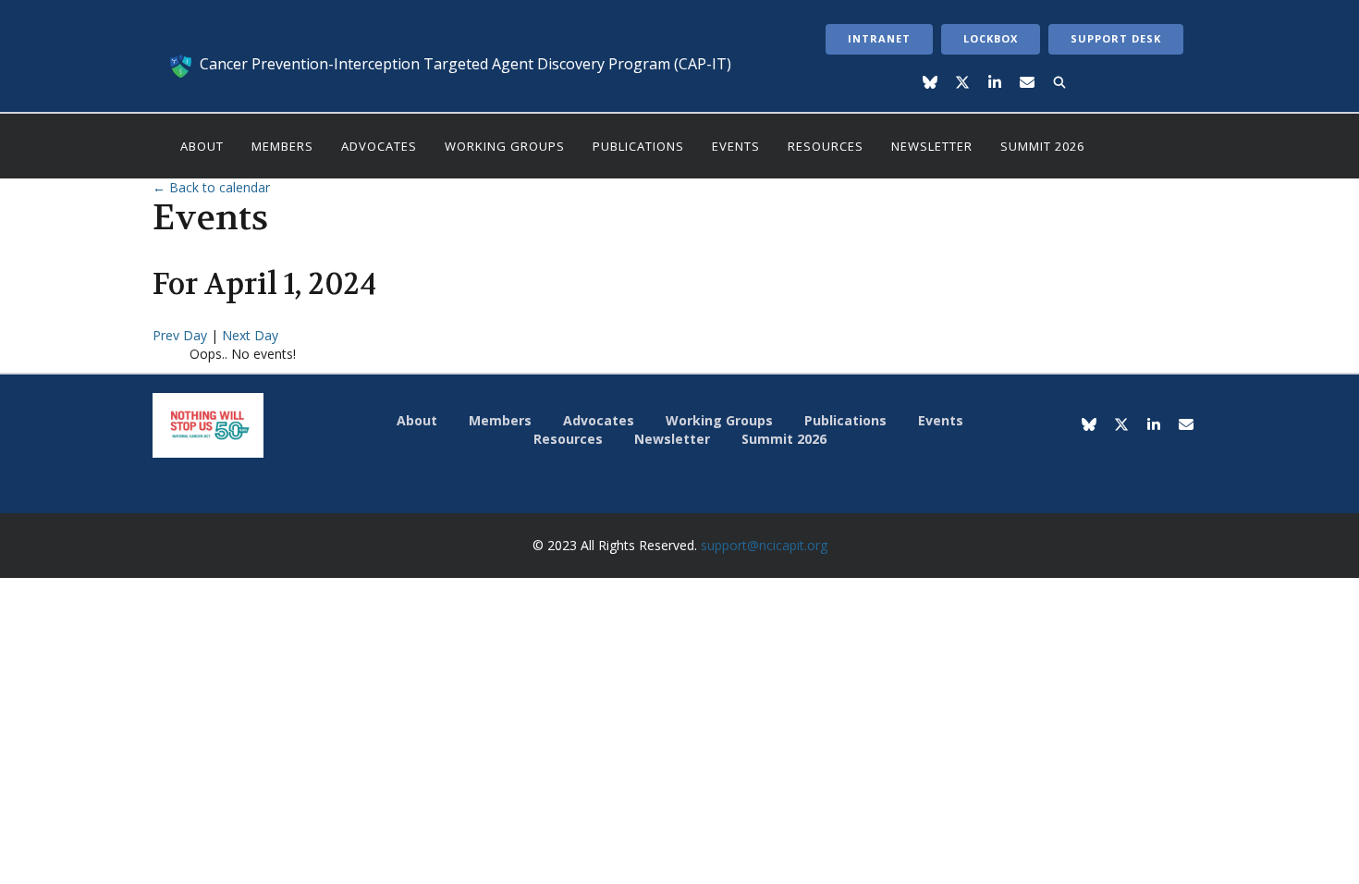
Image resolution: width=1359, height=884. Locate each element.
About (202, 146)
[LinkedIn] (995, 83)
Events (736, 146)
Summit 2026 (1042, 146)
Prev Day (182, 335)
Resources (825, 146)
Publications (638, 146)
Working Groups (505, 146)
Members (282, 146)
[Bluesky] (930, 83)
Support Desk (1116, 38)
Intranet (879, 38)
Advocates (379, 146)
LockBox (990, 38)
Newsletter (932, 146)
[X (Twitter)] (962, 83)
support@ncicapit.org (764, 545)
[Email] (1027, 83)
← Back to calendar (211, 187)
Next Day (250, 335)
